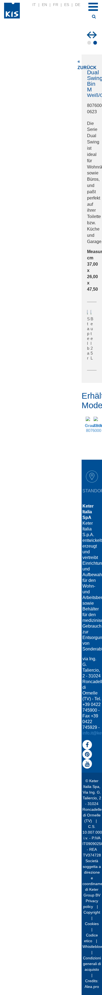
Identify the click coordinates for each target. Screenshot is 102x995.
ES (66, 4)
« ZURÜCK (87, 64)
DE (77, 4)
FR (55, 4)
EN (44, 4)
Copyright (92, 912)
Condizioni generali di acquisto (92, 964)
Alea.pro (92, 986)
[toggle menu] (93, 7)
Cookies (92, 924)
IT (34, 4)
